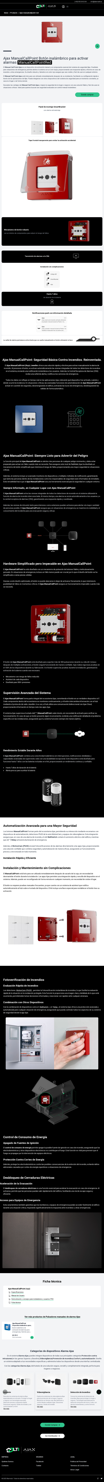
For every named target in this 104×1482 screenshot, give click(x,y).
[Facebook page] (98, 1478)
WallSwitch (44, 1007)
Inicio (6, 13)
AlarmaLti (10, 1478)
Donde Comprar (51, 1425)
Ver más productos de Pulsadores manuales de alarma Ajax (52, 1317)
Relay (55, 1007)
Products (13, 13)
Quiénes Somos (8, 1462)
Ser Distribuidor (51, 1436)
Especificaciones (17, 1292)
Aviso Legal (74, 1470)
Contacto (5, 1466)
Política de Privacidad (78, 1462)
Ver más (6, 1409)
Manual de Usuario (17, 1296)
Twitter (38, 1466)
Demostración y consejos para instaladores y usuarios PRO (32, 1299)
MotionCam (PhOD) (24, 990)
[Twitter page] (101, 1478)
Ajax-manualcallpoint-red (29, 13)
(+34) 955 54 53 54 (81, 1)
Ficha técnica (16, 1302)
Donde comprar (87, 95)
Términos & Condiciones (79, 1466)
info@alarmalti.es (96, 1)
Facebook (39, 1462)
